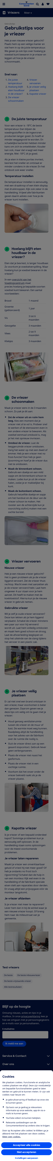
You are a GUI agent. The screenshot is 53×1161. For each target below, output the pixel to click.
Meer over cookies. (11, 1136)
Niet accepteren (26, 1152)
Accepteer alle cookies (26, 1145)
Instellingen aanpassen (26, 1158)
